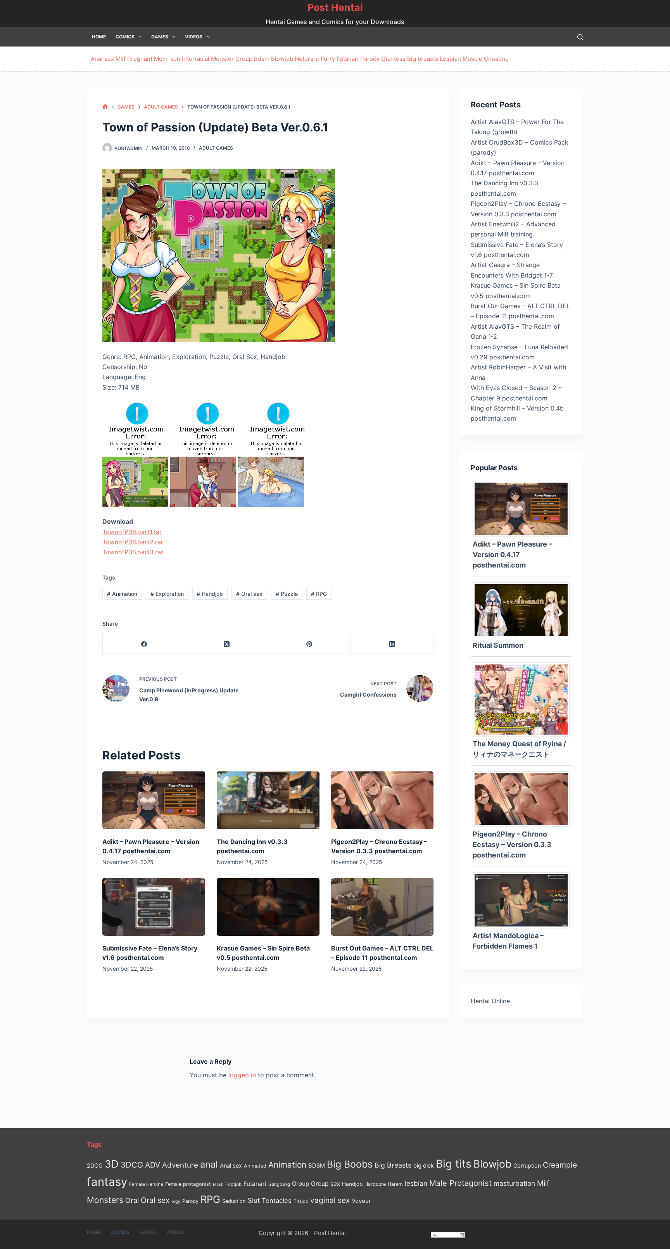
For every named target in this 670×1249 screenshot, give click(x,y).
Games (159, 37)
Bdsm (261, 58)
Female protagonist (188, 1184)
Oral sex (249, 593)
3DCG (132, 1165)
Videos (193, 37)
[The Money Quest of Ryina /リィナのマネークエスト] (524, 699)
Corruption (527, 1165)
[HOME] (105, 107)
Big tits (453, 1163)
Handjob (210, 593)
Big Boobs (350, 1164)
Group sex (325, 1183)
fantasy (107, 1182)
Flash (218, 1184)
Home (99, 37)
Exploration (167, 593)
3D (112, 1164)
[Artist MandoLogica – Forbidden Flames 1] (524, 900)
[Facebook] (144, 644)
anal (209, 1164)
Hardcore (375, 1184)
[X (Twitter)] (226, 644)
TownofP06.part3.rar (132, 552)
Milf (121, 58)
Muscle (472, 58)
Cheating (496, 58)
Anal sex (102, 58)
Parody (370, 58)
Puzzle (287, 593)
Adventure (180, 1165)
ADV (152, 1165)
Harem (395, 1184)
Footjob (233, 1184)
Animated (255, 1166)
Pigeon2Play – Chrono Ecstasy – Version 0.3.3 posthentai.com (512, 844)
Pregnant (139, 58)
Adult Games (216, 148)
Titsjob (301, 1201)
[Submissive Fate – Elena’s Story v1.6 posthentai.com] (153, 907)
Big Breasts (393, 1165)
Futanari (348, 58)
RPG (319, 593)
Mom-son (167, 58)
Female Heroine (146, 1184)
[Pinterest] (309, 644)
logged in (242, 1075)
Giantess (393, 58)
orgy (175, 1201)
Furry (328, 58)
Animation (122, 593)
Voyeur (361, 1200)
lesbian (416, 1183)
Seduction (234, 1201)
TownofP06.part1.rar (132, 532)
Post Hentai (335, 7)
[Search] (580, 37)
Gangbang (279, 1184)
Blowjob (282, 58)
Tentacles (277, 1200)
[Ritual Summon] (524, 609)
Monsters (105, 1200)
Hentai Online (490, 1001)
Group (243, 58)
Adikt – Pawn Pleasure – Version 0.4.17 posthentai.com (512, 554)
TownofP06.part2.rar (132, 542)
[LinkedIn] (392, 644)
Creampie (560, 1165)
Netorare (307, 58)
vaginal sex (330, 1200)
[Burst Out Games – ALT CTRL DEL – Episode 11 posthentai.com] (382, 907)
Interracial (195, 58)
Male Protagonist (460, 1183)
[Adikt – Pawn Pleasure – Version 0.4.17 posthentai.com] (153, 800)
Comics (125, 37)
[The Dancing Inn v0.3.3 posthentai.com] (268, 800)
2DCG (95, 1165)
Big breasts (422, 58)
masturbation (514, 1183)
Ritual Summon (498, 645)
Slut (254, 1200)
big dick (423, 1165)
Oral (132, 1200)
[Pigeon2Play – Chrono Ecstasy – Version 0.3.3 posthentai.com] (382, 800)
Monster (222, 58)
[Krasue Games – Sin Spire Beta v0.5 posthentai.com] (268, 907)
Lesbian (450, 58)
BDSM (316, 1165)
